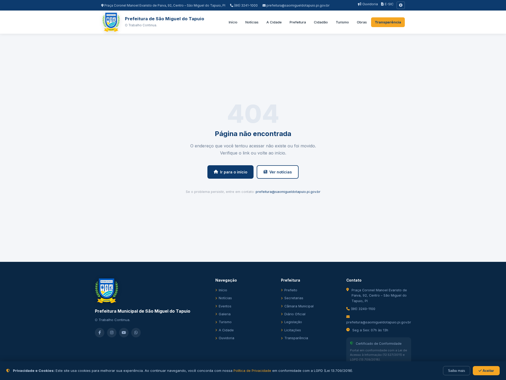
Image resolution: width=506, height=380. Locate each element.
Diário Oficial (294, 314)
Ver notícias (280, 172)
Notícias (252, 22)
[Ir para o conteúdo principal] (401, 5)
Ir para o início (233, 172)
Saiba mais (456, 371)
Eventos (225, 306)
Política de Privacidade (252, 370)
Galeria (225, 314)
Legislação (293, 322)
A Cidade (274, 22)
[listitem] (99, 332)
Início (233, 22)
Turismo (342, 22)
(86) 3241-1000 (245, 5)
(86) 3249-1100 (362, 309)
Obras (362, 22)
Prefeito (290, 290)
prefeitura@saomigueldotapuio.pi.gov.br (297, 5)
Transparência (388, 22)
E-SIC (388, 4)
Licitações (292, 330)
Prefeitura (298, 22)
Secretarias (293, 298)
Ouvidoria (369, 4)
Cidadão (321, 22)
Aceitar (487, 371)
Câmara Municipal (299, 306)
